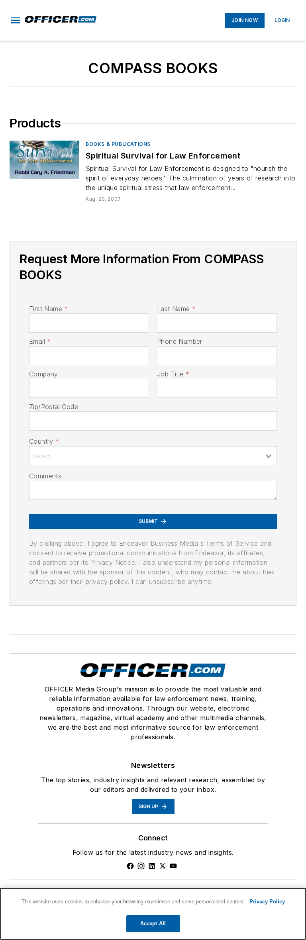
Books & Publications (118, 144)
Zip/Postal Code (53, 407)
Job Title (173, 374)
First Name (48, 309)
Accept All (153, 923)
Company (43, 374)
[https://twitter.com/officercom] (163, 866)
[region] (153, 914)
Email (40, 341)
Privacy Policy (267, 902)
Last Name (176, 309)
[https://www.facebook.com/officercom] (130, 866)
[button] (16, 20)
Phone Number (179, 341)
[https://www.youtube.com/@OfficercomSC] (173, 866)
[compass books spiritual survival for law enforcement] (44, 160)
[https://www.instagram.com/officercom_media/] (141, 866)
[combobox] (153, 455)
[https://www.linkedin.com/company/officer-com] (152, 866)
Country (44, 441)
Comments (45, 476)
